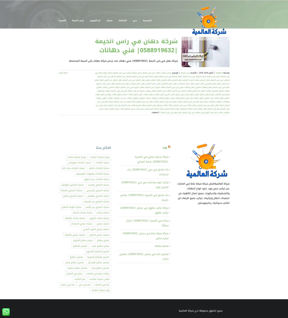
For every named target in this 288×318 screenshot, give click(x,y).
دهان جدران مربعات (137, 83)
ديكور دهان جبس (187, 94)
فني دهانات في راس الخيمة (193, 112)
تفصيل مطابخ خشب (74, 262)
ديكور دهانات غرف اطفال (214, 98)
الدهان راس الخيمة (124, 76)
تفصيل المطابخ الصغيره (98, 257)
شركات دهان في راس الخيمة (148, 101)
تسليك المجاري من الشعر (97, 207)
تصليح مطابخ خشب (100, 246)
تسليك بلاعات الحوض (99, 218)
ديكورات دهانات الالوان (149, 98)
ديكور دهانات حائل (146, 94)
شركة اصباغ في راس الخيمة (125, 101)
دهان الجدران (205, 80)
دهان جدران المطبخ (153, 83)
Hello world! (161, 246)
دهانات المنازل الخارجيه (221, 90)
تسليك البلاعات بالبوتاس (79, 163)
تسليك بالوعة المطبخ (72, 207)
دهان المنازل (166, 80)
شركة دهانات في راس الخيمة (185, 105)
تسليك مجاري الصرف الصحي (96, 229)
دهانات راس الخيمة (164, 90)
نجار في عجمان (68, 285)
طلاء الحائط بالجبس (171, 109)
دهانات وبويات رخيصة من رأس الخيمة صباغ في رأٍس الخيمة (133, 90)
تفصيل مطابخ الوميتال (98, 262)
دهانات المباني (114, 87)
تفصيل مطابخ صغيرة (77, 268)
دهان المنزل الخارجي (213, 83)
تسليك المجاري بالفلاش (98, 196)
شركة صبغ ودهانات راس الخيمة (134, 105)
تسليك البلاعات (102, 163)
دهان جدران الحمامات (186, 83)
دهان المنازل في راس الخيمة (134, 80)
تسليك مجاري (103, 224)
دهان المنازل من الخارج (113, 80)
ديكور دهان (199, 94)
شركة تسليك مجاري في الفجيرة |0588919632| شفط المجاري (151, 159)
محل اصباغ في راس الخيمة (171, 112)
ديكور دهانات (159, 94)
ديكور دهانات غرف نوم (195, 98)
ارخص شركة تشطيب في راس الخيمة (127, 72)
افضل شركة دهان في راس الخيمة (145, 76)
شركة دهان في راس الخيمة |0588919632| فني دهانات (136, 46)
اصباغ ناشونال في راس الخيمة (194, 76)
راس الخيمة (185, 72)
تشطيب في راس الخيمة (220, 80)
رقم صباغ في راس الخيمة (193, 101)
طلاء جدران (144, 109)
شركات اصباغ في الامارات (97, 274)
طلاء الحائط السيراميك (188, 109)
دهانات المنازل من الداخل (182, 90)
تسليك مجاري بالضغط (75, 235)
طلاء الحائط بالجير (156, 109)
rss (165, 148)
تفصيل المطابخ (80, 246)
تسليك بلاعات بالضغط (75, 218)
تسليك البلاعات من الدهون (96, 179)
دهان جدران (199, 83)
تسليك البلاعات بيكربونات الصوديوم (92, 174)
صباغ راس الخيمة (114, 105)
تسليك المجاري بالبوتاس (72, 185)
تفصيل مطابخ (76, 257)
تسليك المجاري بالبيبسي (97, 190)
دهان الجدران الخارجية (191, 80)
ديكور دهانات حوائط (114, 94)
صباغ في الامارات (74, 274)
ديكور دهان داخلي (173, 94)
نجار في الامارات (101, 285)
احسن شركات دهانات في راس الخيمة (157, 72)
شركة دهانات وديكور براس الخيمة (160, 105)
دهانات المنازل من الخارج (202, 90)
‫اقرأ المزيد (62, 72)
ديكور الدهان (210, 94)
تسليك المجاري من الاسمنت (96, 202)
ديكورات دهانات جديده (130, 98)
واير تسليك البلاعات (100, 290)
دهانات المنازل (102, 87)
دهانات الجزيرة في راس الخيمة (132, 87)
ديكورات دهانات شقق (111, 98)
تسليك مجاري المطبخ (99, 235)
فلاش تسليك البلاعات (99, 279)
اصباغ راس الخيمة (213, 76)
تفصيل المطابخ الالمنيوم (97, 252)
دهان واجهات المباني (204, 87)
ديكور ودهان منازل (178, 98)
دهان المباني (177, 80)
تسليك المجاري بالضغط (71, 190)
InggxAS (219, 72)
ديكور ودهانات (164, 98)
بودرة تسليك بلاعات (76, 157)
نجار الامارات (79, 279)
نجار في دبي (84, 285)
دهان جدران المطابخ (169, 83)
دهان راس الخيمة (122, 83)
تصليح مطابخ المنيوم (83, 240)
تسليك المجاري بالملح (73, 196)
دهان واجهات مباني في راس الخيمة (181, 87)
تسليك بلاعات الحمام (83, 213)
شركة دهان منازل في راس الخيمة (211, 105)
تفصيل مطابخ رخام (100, 268)
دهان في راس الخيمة (221, 87)
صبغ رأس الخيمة (214, 109)
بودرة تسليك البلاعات (99, 157)
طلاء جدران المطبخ (132, 109)
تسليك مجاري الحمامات (82, 224)
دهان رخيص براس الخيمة (106, 83)
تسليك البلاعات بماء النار (73, 168)
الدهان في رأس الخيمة (107, 76)
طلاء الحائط (202, 109)
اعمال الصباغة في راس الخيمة (170, 76)
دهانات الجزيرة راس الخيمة (156, 87)
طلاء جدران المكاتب (116, 109)
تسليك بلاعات (103, 213)
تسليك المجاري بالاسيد (98, 185)
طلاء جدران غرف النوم (213, 112)
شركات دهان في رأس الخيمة (171, 101)
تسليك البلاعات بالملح (99, 168)
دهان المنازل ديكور (153, 80)
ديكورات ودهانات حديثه (213, 101)
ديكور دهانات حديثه (130, 94)
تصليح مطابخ (103, 240)
